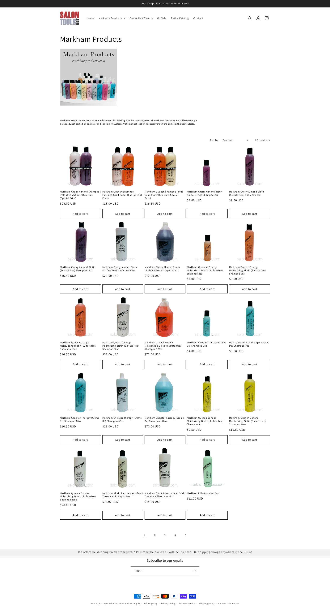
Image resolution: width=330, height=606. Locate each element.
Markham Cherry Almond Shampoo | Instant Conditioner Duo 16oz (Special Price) (80, 195)
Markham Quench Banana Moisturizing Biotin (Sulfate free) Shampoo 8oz (205, 421)
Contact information (228, 603)
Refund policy (150, 603)
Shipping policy (207, 603)
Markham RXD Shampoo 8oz (203, 493)
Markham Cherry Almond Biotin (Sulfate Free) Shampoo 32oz (120, 269)
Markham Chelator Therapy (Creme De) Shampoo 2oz (206, 344)
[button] (111, 18)
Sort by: (214, 140)
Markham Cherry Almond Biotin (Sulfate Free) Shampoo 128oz (162, 269)
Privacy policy (168, 603)
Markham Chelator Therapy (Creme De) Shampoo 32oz (122, 419)
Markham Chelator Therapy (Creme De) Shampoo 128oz (164, 419)
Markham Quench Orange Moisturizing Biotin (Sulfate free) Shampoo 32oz (120, 346)
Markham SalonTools (109, 603)
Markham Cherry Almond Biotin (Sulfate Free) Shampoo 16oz (77, 269)
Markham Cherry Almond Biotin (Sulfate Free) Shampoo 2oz (204, 193)
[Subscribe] (195, 571)
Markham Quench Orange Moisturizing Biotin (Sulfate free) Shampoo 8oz (247, 270)
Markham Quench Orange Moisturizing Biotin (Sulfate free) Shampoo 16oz (78, 346)
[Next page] (185, 535)
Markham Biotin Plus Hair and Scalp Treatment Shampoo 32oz (165, 495)
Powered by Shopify (130, 603)
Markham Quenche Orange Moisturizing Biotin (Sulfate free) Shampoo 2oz (205, 270)
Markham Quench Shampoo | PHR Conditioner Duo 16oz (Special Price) (164, 195)
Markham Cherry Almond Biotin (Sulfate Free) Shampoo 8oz (246, 193)
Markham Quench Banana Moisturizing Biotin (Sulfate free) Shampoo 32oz (78, 496)
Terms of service (187, 603)
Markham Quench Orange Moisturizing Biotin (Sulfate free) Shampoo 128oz (163, 346)
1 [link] (144, 535)
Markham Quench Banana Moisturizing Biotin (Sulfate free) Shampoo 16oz (247, 421)
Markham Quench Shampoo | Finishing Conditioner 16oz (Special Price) (122, 195)
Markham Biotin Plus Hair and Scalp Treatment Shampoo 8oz (122, 495)
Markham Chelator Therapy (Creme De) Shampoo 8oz (249, 344)
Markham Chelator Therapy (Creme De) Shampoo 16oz (79, 419)
